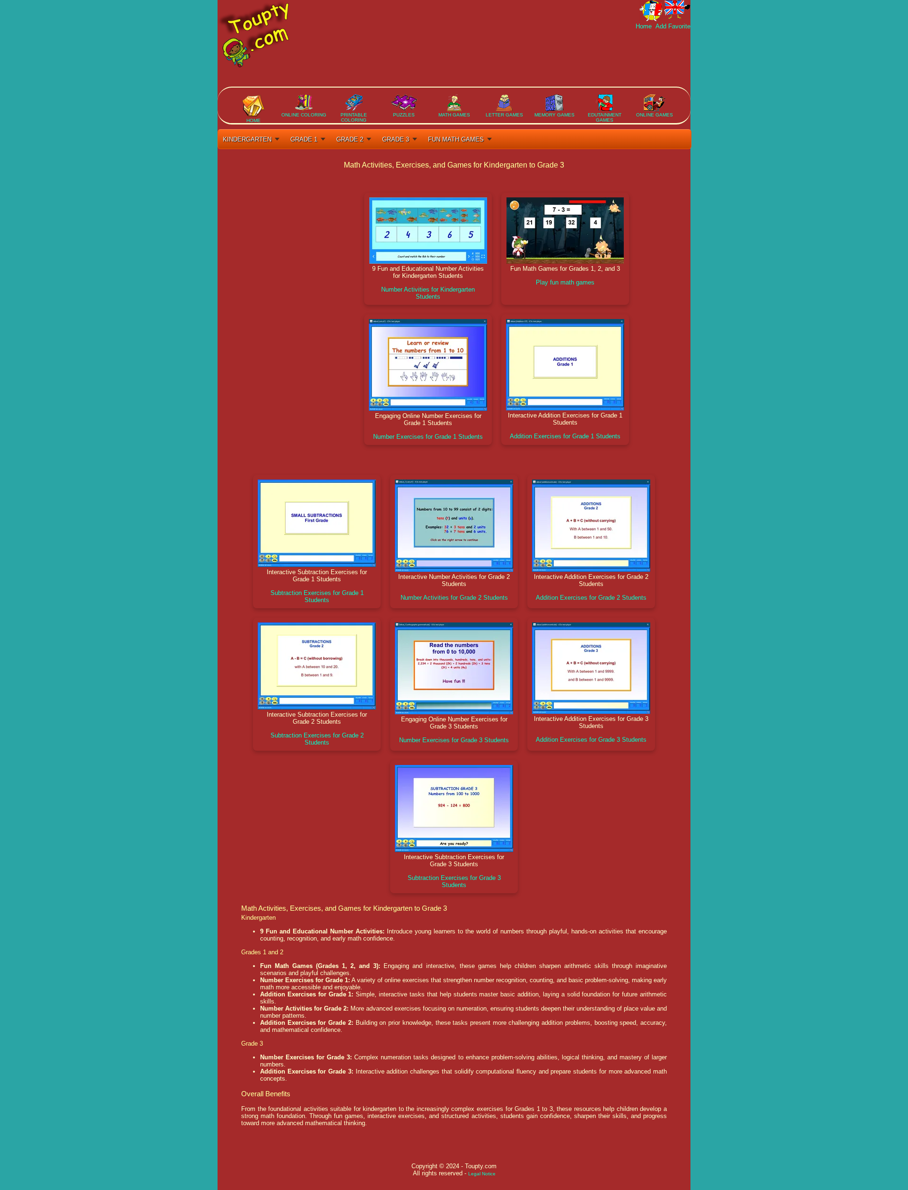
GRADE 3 (395, 139)
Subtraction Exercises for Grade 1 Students (317, 596)
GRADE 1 (303, 139)
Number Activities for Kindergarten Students (428, 293)
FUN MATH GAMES (456, 139)
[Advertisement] (518, 58)
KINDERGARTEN (247, 139)
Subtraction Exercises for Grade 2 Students (317, 739)
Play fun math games (565, 282)
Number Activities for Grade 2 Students (454, 597)
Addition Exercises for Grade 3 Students (591, 739)
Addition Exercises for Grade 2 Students (591, 597)
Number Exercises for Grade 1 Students (428, 436)
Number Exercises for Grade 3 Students (454, 740)
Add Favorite (672, 26)
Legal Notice (482, 1173)
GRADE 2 (349, 139)
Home (645, 26)
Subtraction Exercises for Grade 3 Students (454, 881)
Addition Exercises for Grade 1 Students (565, 436)
